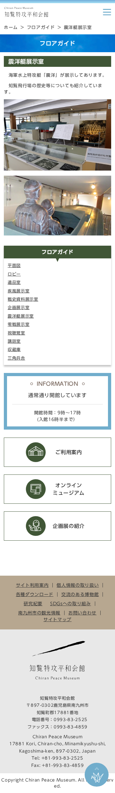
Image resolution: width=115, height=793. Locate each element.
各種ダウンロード (34, 594)
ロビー (14, 274)
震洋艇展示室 (21, 316)
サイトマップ (57, 619)
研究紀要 (33, 603)
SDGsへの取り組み (70, 603)
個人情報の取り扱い (78, 585)
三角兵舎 (16, 358)
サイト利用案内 (32, 585)
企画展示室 (18, 307)
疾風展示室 (18, 291)
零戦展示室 (18, 324)
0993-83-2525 (71, 720)
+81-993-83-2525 (62, 758)
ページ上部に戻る (97, 775)
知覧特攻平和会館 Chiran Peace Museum (26, 12)
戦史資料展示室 (23, 299)
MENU (107, 12)
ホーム (11, 27)
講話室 (14, 341)
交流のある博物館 (80, 594)
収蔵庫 (14, 349)
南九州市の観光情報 (39, 613)
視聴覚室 (16, 333)
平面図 (14, 265)
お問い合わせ (82, 613)
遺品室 (14, 282)
